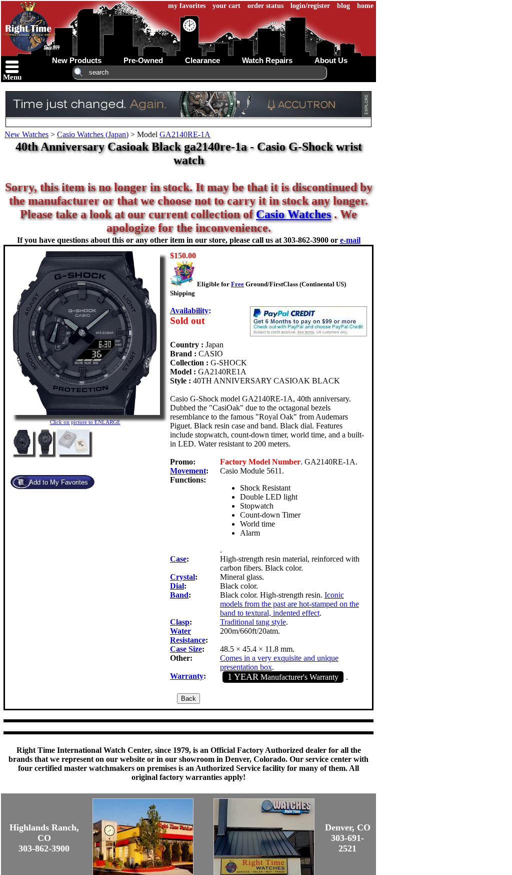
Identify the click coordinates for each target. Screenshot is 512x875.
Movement (188, 471)
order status (266, 6)
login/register (310, 6)
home (365, 6)
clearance (202, 60)
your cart (226, 6)
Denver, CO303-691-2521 (347, 837)
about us (331, 60)
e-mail (350, 240)
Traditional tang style (253, 622)
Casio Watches (293, 214)
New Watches (26, 134)
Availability (189, 310)
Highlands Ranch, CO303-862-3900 (44, 837)
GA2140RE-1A (185, 134)
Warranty (187, 676)
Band (179, 595)
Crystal (182, 577)
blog (343, 6)
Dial (177, 586)
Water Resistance (188, 635)
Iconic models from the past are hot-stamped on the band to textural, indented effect (289, 604)
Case (178, 559)
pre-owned (143, 60)
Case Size (186, 649)
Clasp (180, 622)
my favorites (187, 6)
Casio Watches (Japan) (92, 134)
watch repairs (267, 60)
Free (237, 284)
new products (77, 60)
